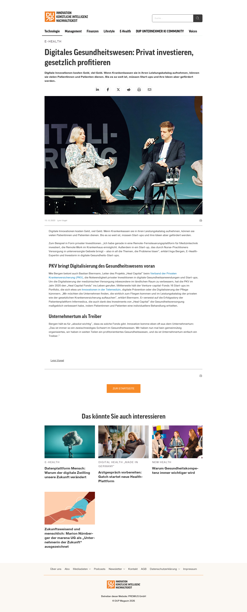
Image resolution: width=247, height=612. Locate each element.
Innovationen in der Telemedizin (101, 289)
